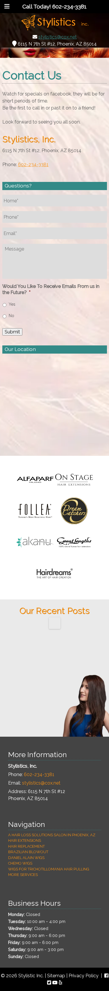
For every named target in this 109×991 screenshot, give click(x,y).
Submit (12, 332)
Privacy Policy (84, 975)
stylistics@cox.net (57, 37)
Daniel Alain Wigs (26, 858)
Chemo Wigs (20, 863)
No (11, 315)
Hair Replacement (26, 846)
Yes (12, 304)
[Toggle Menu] (7, 6)
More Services (23, 874)
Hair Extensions (24, 840)
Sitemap (56, 975)
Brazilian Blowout (28, 852)
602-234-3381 (33, 164)
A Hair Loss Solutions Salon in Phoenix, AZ (51, 835)
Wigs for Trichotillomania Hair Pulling (48, 869)
